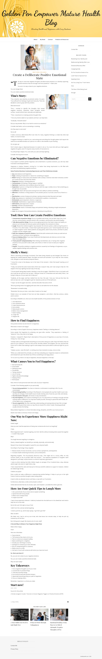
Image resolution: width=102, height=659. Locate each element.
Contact (50, 39)
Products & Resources (61, 39)
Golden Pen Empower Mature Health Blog (51, 18)
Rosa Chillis (15, 602)
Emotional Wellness (40, 72)
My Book (42, 39)
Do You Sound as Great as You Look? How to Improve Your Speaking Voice (79, 76)
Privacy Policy (14, 649)
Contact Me (74, 49)
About (35, 39)
